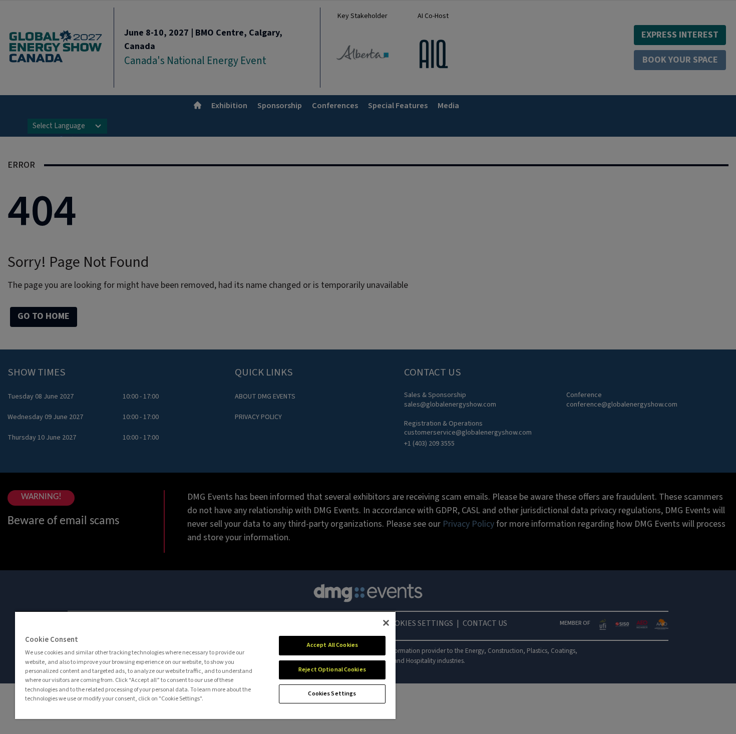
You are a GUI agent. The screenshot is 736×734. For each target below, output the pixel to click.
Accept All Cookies (332, 645)
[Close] (386, 623)
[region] (205, 665)
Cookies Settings (332, 693)
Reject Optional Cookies (332, 669)
